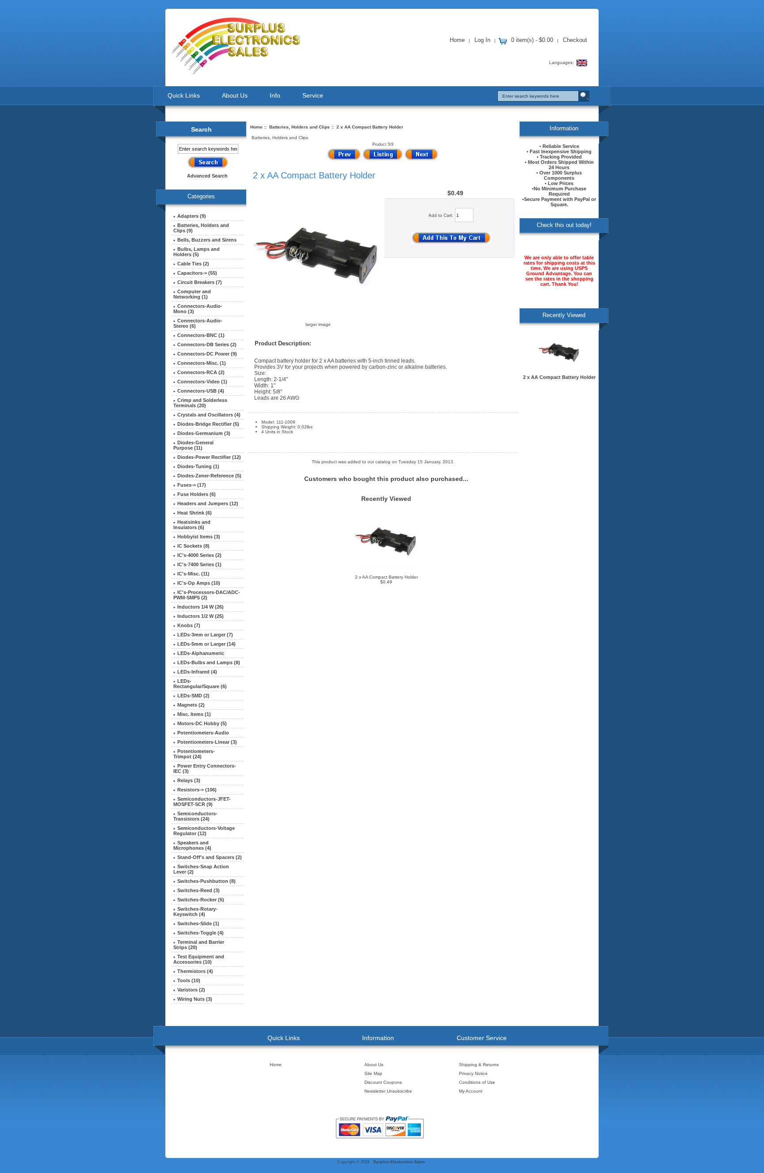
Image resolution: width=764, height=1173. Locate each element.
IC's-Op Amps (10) (198, 583)
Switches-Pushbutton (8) (206, 881)
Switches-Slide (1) (198, 923)
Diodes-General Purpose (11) (193, 445)
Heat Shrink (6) (194, 512)
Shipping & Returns (479, 1064)
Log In (482, 40)
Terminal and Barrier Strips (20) (198, 944)
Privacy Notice (473, 1073)
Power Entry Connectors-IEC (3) (204, 768)
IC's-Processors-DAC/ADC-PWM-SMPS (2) (206, 595)
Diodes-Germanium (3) (203, 433)
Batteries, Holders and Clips (299, 127)
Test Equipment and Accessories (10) (198, 959)
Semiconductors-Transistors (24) (195, 816)
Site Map (373, 1073)
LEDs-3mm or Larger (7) (205, 634)
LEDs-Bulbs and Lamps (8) (208, 662)
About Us (235, 95)
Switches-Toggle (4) (200, 932)
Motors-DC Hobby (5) (202, 723)
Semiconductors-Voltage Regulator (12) (204, 830)
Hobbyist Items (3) (198, 536)
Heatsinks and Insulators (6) (191, 524)
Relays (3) (188, 780)
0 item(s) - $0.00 (532, 40)
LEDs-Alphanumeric (200, 653)
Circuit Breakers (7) (199, 282)
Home (457, 40)
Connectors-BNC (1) (201, 335)
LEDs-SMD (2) (193, 695)
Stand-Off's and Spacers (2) (209, 857)
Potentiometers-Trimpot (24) (194, 754)
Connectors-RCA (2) (201, 372)
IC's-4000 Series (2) (199, 555)
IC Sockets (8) (193, 546)
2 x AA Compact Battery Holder (386, 577)
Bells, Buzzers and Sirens (207, 239)
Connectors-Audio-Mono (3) (197, 308)
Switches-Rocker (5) (200, 899)
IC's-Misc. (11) (193, 573)
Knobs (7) (188, 625)
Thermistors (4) (195, 971)
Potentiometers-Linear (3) (207, 742)
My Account (470, 1091)
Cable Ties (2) (193, 263)
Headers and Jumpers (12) (207, 503)
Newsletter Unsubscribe (388, 1091)
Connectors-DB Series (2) (207, 344)
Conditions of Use (477, 1082)
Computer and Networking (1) (192, 294)
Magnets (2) (191, 705)
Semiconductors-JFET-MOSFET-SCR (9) (202, 801)
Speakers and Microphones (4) (192, 845)
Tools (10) (188, 980)
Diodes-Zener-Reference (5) (209, 475)
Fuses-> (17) (191, 485)
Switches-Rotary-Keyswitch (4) (195, 911)
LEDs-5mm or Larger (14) (206, 644)
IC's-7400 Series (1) (199, 564)
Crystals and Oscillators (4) (209, 414)
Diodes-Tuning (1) (198, 466)
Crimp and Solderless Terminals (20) (200, 402)
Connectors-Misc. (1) (201, 363)
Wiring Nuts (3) (194, 999)
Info (275, 95)
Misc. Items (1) (194, 714)
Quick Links (184, 95)
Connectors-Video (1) (202, 381)
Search (201, 129)
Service (312, 95)
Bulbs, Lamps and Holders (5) (196, 251)
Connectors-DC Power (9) (207, 353)
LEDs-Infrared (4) (197, 671)
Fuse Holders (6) (196, 494)
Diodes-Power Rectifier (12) (209, 457)
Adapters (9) (191, 216)
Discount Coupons (383, 1082)
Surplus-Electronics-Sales (399, 1162)
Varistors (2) (191, 989)
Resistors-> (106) (197, 789)
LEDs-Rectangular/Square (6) (200, 683)
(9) (201, 228)
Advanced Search (207, 175)
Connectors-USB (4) (200, 391)
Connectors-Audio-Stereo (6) (197, 323)
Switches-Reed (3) (198, 890)
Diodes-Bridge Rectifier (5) (208, 424)
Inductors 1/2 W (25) (200, 616)
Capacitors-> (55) (197, 273)
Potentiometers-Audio (203, 732)
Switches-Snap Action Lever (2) (201, 869)
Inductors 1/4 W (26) (200, 606)
